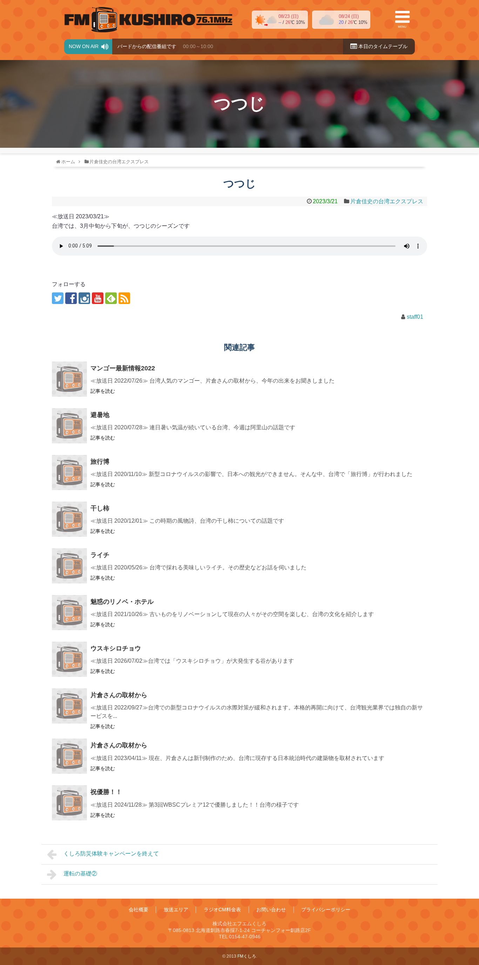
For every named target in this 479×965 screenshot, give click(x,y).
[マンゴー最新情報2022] (69, 379)
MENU (402, 26)
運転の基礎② (80, 874)
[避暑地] (69, 425)
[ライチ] (69, 565)
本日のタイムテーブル (382, 46)
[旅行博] (69, 472)
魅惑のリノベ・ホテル (122, 601)
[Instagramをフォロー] (84, 298)
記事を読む (102, 391)
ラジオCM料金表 (222, 909)
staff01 (415, 317)
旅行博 (99, 461)
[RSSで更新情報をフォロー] (124, 298)
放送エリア (176, 909)
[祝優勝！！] (69, 802)
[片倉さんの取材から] (69, 705)
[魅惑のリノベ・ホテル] (69, 612)
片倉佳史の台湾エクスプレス (386, 201)
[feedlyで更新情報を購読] (111, 298)
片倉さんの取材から (118, 695)
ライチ (99, 554)
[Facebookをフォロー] (71, 298)
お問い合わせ (271, 909)
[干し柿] (69, 519)
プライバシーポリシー (325, 909)
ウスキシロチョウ (115, 648)
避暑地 (99, 414)
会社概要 (138, 909)
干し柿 (99, 508)
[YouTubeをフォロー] (97, 298)
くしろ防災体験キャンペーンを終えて (111, 854)
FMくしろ (148, 20)
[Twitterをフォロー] (57, 298)
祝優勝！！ (106, 791)
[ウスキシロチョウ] (69, 659)
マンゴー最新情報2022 (122, 368)
